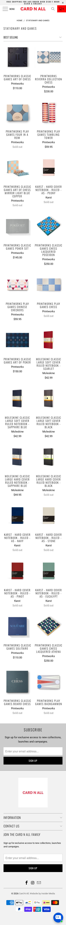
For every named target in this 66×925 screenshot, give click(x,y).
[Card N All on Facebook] (26, 883)
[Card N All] (33, 8)
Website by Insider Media (42, 893)
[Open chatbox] (58, 918)
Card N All (24, 893)
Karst (49, 197)
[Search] (53, 8)
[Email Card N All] (39, 883)
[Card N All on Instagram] (33, 883)
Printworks (17, 83)
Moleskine (48, 373)
